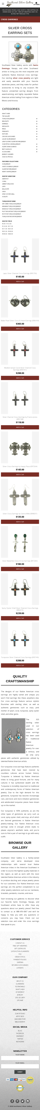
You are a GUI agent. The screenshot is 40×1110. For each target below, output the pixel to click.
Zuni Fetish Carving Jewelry (19, 144)
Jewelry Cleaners (7, 154)
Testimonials (20, 987)
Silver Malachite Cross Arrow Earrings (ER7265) (20, 561)
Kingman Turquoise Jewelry (11, 206)
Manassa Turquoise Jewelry (11, 209)
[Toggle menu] (3, 3)
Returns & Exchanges (20, 965)
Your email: (20, 1063)
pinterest (20, 1036)
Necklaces (19, 126)
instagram (20, 1042)
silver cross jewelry (21, 78)
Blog (20, 1031)
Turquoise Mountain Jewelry (12, 216)
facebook (20, 1033)
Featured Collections (10, 161)
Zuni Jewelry (6, 164)
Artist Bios (20, 1016)
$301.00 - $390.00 (7, 231)
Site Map (20, 1000)
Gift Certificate (20, 949)
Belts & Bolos (19, 149)
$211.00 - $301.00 (7, 229)
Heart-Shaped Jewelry (9, 172)
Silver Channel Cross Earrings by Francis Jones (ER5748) (20, 418)
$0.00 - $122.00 (6, 224)
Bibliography (20, 1022)
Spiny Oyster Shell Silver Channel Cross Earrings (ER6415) (20, 609)
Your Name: (20, 1055)
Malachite (5, 189)
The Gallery (6, 116)
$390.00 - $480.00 (7, 234)
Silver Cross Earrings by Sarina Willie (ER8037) (20, 514)
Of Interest (20, 992)
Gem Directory (20, 1019)
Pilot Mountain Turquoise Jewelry (14, 211)
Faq (20, 954)
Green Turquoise (8, 184)
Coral (4, 181)
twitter (20, 1039)
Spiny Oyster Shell (8, 194)
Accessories (19, 152)
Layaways (20, 968)
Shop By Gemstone (8, 176)
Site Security (20, 998)
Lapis (3, 186)
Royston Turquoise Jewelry (11, 214)
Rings (19, 129)
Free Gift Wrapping (20, 946)
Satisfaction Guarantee (20, 951)
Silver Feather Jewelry (9, 169)
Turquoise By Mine (9, 201)
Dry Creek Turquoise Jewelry (11, 204)
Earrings (19, 124)
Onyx (4, 191)
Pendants (19, 131)
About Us (20, 981)
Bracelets (19, 121)
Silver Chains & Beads (19, 147)
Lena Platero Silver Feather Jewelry (14, 141)
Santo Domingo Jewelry (10, 166)
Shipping (20, 962)
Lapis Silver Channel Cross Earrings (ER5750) (20, 273)
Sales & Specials (7, 157)
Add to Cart (20, 281)
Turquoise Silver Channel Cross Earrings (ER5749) (20, 657)
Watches (19, 134)
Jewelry (20, 995)
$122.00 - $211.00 (7, 226)
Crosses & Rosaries (19, 136)
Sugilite (4, 196)
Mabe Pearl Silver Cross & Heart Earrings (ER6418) (20, 320)
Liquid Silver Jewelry (19, 139)
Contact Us (20, 943)
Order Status (20, 957)
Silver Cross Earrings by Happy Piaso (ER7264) (20, 466)
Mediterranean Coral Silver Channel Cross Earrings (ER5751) (20, 369)
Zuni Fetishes (20, 1014)
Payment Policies (20, 960)
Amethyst (5, 179)
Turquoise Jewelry (19, 119)
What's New (6, 113)
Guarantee (20, 984)
